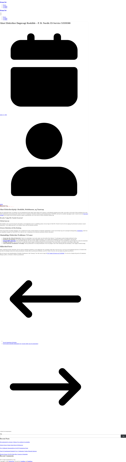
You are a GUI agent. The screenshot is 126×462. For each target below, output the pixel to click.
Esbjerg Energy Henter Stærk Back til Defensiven (11, 445)
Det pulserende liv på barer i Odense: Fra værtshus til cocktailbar (15, 442)
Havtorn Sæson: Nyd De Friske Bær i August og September (14, 454)
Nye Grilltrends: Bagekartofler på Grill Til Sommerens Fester (14, 448)
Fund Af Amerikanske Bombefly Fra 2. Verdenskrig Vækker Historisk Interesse (18, 451)
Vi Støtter (5, 6)
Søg (1, 433)
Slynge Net (3, 2)
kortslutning (80, 230)
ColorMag (22, 461)
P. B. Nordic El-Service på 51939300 (55, 253)
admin (1, 204)
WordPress (29, 461)
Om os (4, 5)
